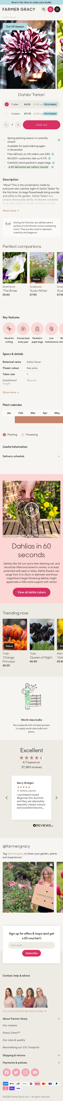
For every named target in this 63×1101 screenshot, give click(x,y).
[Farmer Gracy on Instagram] (26, 1072)
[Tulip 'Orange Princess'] (15, 634)
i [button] (49, 158)
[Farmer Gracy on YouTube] (35, 1072)
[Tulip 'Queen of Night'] (42, 634)
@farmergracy (16, 853)
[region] (31, 797)
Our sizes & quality (14, 1040)
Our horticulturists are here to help (23, 1011)
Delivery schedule (13, 456)
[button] (57, 9)
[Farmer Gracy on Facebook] (7, 1072)
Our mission (10, 1025)
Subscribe (32, 953)
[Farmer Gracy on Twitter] (16, 1072)
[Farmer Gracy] (19, 9)
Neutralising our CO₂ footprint (21, 1047)
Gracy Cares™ (11, 1032)
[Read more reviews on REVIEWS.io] (43, 826)
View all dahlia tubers (31, 592)
